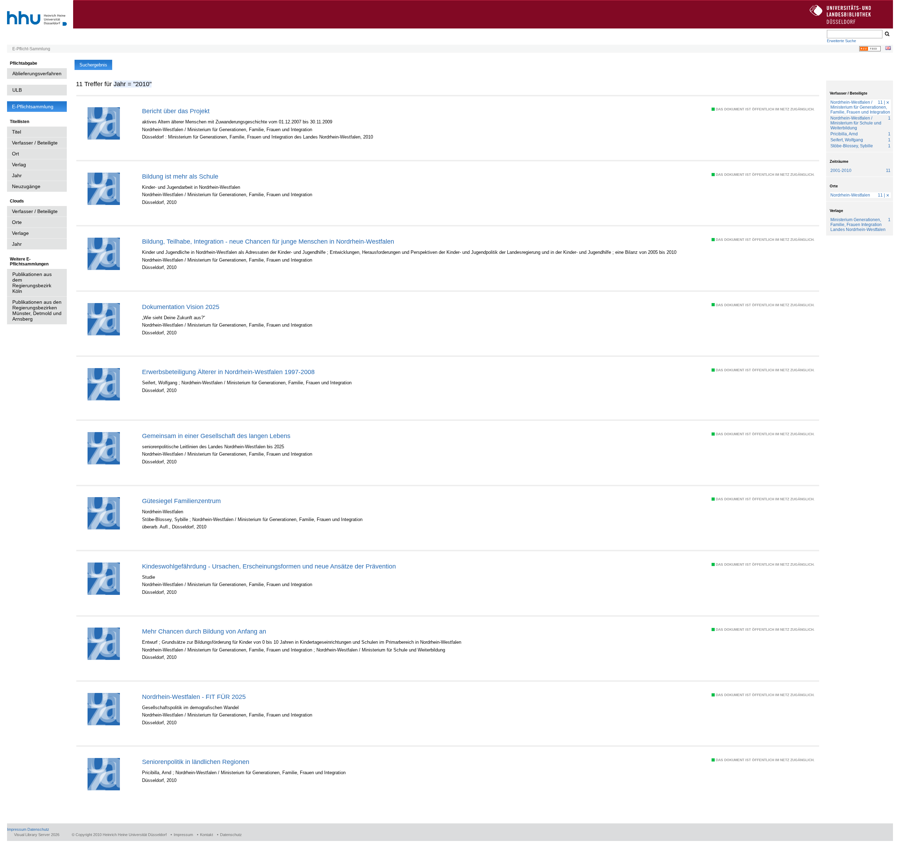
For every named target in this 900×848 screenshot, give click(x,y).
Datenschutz (38, 829)
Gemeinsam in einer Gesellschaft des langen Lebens (216, 435)
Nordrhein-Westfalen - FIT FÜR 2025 (194, 696)
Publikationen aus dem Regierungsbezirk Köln (32, 282)
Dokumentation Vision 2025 (180, 306)
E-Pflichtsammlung (32, 106)
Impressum (16, 829)
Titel (16, 132)
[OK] (886, 34)
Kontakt (206, 835)
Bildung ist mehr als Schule (180, 176)
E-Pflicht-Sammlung (31, 48)
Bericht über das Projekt (176, 111)
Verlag (19, 164)
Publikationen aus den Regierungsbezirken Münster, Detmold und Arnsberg (37, 310)
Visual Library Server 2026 (36, 835)
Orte (17, 222)
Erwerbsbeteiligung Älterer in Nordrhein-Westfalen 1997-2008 (228, 371)
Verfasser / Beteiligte (35, 143)
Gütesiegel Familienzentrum (181, 501)
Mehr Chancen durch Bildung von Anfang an (204, 631)
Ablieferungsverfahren (37, 73)
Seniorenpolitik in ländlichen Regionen (195, 761)
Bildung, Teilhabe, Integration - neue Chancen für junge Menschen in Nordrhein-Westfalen (268, 241)
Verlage (20, 233)
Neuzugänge (26, 186)
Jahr (17, 175)
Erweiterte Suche (841, 41)
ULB (17, 90)
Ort (15, 153)
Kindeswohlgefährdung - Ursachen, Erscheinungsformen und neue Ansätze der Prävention (269, 566)
